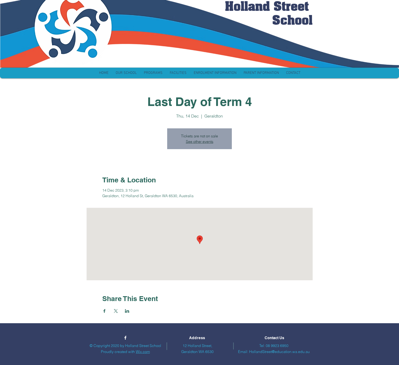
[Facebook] (125, 337)
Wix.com (143, 351)
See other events (199, 141)
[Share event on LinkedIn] (127, 311)
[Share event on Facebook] (104, 311)
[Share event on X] (116, 311)
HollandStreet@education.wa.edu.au (279, 351)
